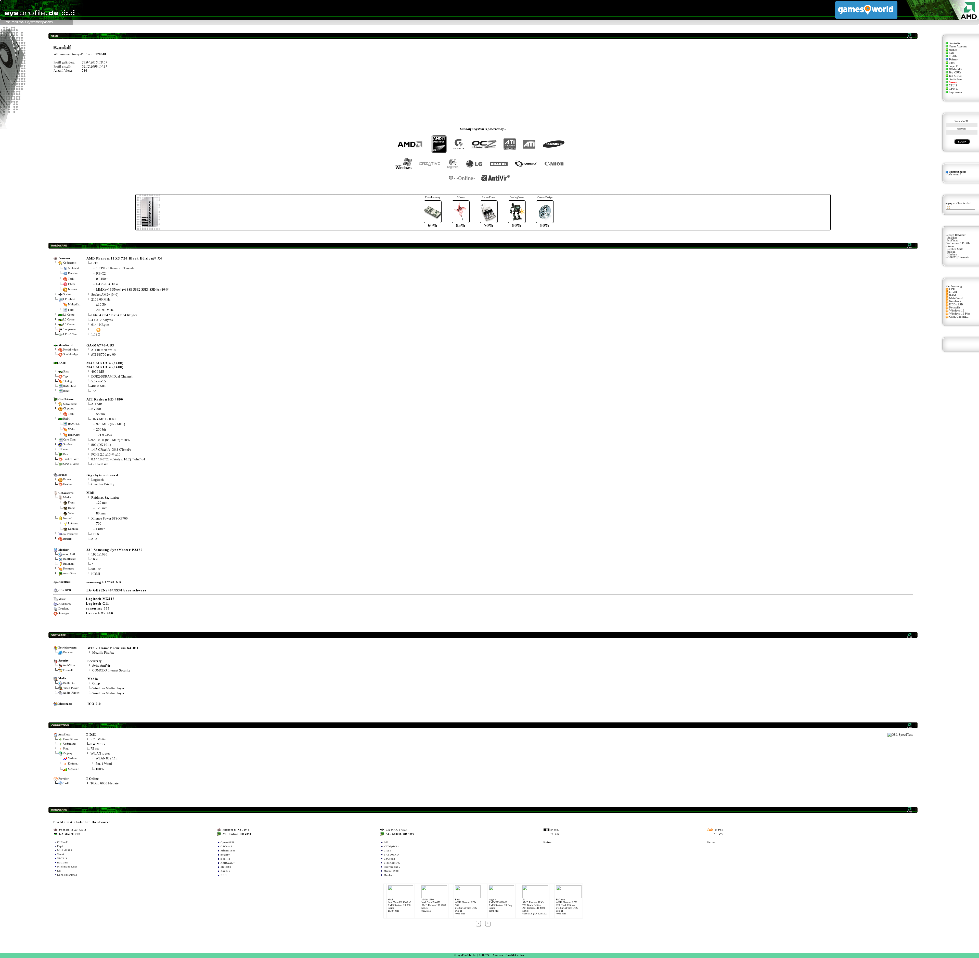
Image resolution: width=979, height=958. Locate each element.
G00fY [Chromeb (958, 257)
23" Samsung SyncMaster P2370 (114, 550)
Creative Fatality (102, 484)
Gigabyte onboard (102, 475)
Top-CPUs (955, 72)
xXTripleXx (391, 846)
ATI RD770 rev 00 (103, 350)
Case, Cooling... (959, 316)
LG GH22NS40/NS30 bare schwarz (116, 590)
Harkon (952, 254)
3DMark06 (955, 69)
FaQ (951, 52)
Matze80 (226, 866)
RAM (952, 295)
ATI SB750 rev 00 (103, 354)
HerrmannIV (392, 866)
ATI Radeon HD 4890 (104, 399)
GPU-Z (953, 88)
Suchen (953, 49)
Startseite (954, 43)
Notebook (955, 301)
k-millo (225, 858)
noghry (225, 854)
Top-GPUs (955, 75)
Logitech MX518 (100, 599)
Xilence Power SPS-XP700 (109, 518)
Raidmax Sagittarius (105, 497)
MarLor (389, 875)
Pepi (60, 846)
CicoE (388, 850)
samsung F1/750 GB (103, 582)
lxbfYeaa (952, 240)
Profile (953, 56)
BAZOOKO (391, 854)
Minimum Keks (67, 866)
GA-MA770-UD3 (100, 345)
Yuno (950, 246)
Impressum (955, 92)
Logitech (97, 480)
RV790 (96, 409)
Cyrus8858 (228, 842)
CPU (952, 289)
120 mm (101, 502)
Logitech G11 (97, 603)
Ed (59, 870)
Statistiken (955, 79)
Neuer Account (958, 46)
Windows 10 (956, 310)
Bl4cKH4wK (392, 862)
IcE (386, 842)
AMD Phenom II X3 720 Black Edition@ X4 (124, 258)
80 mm (101, 513)
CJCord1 (63, 842)
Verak (61, 854)
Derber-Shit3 (955, 249)
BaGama (62, 862)
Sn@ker (952, 237)
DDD (224, 875)
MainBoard (956, 298)
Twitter (953, 59)
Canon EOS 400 (99, 613)
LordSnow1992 (67, 874)
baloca (951, 251)
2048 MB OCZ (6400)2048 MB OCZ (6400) (105, 365)
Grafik (953, 292)
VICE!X (62, 858)
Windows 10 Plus (959, 313)
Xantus (225, 871)
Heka (94, 263)
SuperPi (953, 66)
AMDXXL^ (228, 862)
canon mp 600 (98, 608)
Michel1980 (64, 850)
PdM (952, 62)
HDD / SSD (956, 304)
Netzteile (954, 307)
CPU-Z (953, 85)
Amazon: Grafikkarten (508, 955)
